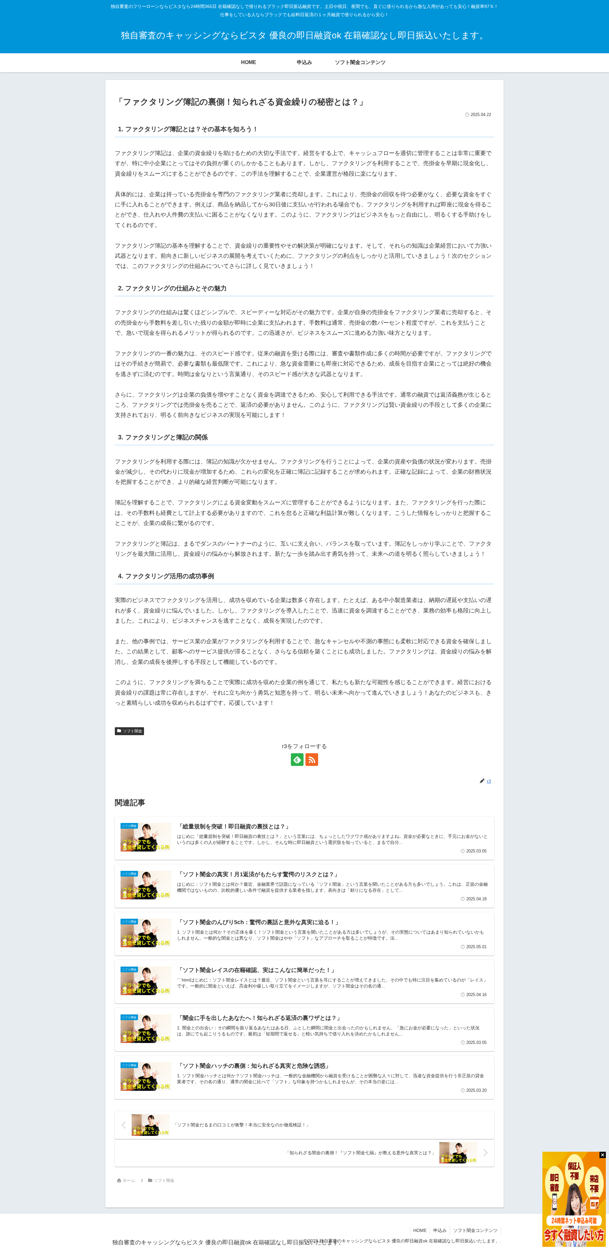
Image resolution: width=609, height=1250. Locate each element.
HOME (420, 1230)
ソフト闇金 (132, 731)
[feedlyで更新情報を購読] (297, 759)
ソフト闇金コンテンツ (475, 1230)
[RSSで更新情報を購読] (311, 759)
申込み (440, 1230)
